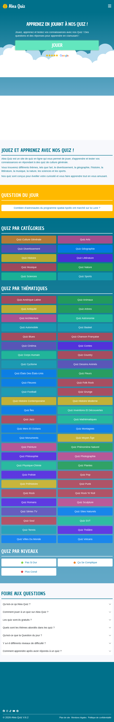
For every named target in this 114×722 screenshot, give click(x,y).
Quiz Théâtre (85, 530)
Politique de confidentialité (99, 717)
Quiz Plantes (85, 465)
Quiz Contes (85, 345)
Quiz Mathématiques (85, 419)
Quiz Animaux (85, 299)
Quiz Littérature (85, 258)
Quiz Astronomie (85, 318)
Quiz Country (85, 355)
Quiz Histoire (29, 258)
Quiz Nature (85, 267)
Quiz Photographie (85, 456)
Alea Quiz (17, 6)
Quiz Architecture (28, 318)
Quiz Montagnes (85, 428)
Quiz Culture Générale (28, 239)
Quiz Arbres (85, 309)
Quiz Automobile (29, 327)
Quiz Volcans (85, 539)
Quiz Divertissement (29, 248)
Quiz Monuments (28, 437)
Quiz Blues (29, 336)
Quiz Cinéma (29, 345)
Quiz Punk (85, 483)
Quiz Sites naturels (85, 511)
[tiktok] (10, 711)
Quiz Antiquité (29, 309)
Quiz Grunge (85, 391)
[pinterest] (17, 711)
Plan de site (64, 717)
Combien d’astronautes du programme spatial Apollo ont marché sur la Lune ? (57, 208)
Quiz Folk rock (85, 382)
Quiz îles (29, 410)
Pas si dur (31, 562)
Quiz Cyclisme (29, 364)
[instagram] (7, 711)
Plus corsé (31, 571)
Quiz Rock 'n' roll (85, 493)
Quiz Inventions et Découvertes (85, 410)
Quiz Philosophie (28, 456)
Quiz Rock (29, 493)
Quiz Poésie (29, 474)
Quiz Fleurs (85, 373)
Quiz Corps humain (29, 355)
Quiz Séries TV (28, 511)
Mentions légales (79, 717)
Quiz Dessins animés (85, 364)
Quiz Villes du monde (29, 539)
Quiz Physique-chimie (29, 465)
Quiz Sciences (29, 276)
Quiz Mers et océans (29, 428)
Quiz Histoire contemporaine (29, 401)
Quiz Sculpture (85, 502)
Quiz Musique (29, 267)
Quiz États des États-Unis (28, 373)
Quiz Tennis (28, 530)
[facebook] (4, 711)
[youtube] (14, 711)
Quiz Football (29, 391)
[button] (57, 55)
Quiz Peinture (28, 447)
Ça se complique (87, 562)
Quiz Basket (85, 327)
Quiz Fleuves (29, 382)
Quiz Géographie (85, 248)
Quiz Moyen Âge (85, 437)
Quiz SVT (85, 520)
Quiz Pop (85, 474)
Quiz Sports (85, 276)
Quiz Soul (28, 520)
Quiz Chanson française (85, 336)
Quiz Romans (28, 502)
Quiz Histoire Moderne (85, 401)
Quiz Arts (85, 239)
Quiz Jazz (28, 419)
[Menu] (109, 6)
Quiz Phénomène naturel (85, 447)
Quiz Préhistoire (29, 483)
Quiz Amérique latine (29, 299)
